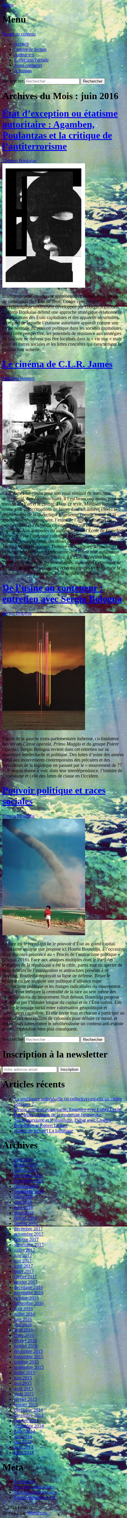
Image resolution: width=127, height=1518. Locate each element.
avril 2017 (23, 1266)
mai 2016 (23, 1324)
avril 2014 (23, 1447)
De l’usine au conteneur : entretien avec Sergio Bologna (62, 593)
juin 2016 (23, 1319)
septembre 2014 (29, 1425)
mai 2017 (23, 1260)
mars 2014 (24, 1452)
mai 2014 (23, 1441)
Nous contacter (28, 65)
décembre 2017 (28, 1228)
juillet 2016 (24, 1313)
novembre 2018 (28, 1180)
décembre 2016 (28, 1287)
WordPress (37, 1512)
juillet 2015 (24, 1372)
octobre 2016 (26, 1297)
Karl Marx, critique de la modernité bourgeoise (57, 1114)
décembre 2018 (28, 1175)
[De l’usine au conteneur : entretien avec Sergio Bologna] (43, 728)
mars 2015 (24, 1393)
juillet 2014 (24, 1431)
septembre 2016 (29, 1303)
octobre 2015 (26, 1361)
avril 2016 (23, 1329)
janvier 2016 (26, 1345)
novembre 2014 (28, 1415)
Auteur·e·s (24, 54)
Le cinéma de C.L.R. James (57, 364)
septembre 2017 (29, 1244)
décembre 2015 (28, 1351)
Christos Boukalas (19, 160)
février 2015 (25, 1399)
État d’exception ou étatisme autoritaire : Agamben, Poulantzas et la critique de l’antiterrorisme (60, 130)
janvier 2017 (26, 1281)
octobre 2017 (26, 1239)
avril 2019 (23, 1159)
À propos (23, 70)
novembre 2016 (28, 1292)
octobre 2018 (26, 1186)
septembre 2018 (29, 1191)
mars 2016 (24, 1335)
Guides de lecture (30, 49)
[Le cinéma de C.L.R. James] (43, 483)
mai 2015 (23, 1383)
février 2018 (25, 1218)
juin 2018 (23, 1196)
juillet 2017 (24, 1250)
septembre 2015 (29, 1367)
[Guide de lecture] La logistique (43, 1130)
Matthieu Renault (18, 378)
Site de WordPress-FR (35, 1497)
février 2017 (25, 1276)
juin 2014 (23, 1436)
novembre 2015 (28, 1356)
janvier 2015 (26, 1404)
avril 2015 (23, 1388)
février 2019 (25, 1164)
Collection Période (31, 59)
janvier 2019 (26, 1170)
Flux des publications (34, 1486)
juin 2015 (23, 1377)
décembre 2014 (28, 1409)
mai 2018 (23, 1202)
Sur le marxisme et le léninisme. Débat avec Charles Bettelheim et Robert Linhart (62, 1123)
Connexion (24, 1481)
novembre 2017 (28, 1234)
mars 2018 (24, 1212)
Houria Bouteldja (18, 815)
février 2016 (25, 1340)
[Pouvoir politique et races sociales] (43, 933)
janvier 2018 (26, 1223)
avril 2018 (23, 1207)
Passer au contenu (19, 33)
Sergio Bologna (17, 613)
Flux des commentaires (35, 1492)
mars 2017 (24, 1271)
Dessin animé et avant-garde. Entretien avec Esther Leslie (67, 1109)
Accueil (21, 43)
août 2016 (23, 1308)
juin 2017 (23, 1255)
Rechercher (13, 80)
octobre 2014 (26, 1420)
